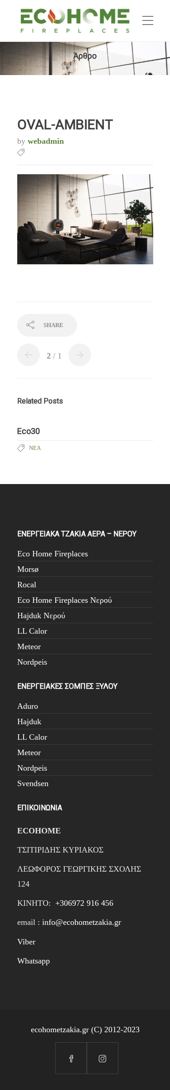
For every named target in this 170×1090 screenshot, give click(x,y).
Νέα (35, 447)
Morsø (28, 569)
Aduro (27, 706)
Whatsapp (33, 960)
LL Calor (32, 631)
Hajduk (29, 721)
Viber (26, 941)
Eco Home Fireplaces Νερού (64, 600)
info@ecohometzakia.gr (81, 922)
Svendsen (33, 783)
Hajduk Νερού (41, 615)
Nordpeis (32, 662)
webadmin (46, 141)
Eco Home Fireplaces (52, 554)
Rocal (26, 584)
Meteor (29, 646)
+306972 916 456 (84, 903)
